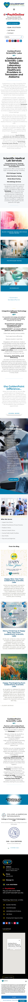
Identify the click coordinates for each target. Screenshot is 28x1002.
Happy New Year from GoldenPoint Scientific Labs (14, 580)
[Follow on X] (15, 41)
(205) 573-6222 (9, 876)
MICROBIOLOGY (14, 288)
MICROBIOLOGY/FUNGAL (13, 911)
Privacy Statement (16, 1000)
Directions (9, 977)
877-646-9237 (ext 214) (16, 19)
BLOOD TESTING (11, 904)
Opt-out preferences (7, 1000)
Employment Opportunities (14, 918)
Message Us (10, 880)
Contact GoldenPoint (14, 299)
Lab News (11, 30)
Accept (14, 997)
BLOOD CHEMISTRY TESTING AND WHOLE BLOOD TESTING (14, 232)
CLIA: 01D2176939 (11, 884)
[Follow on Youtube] (10, 41)
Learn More (14, 413)
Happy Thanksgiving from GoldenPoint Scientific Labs (14, 684)
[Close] (19, 940)
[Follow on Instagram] (18, 41)
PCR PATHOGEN (11, 908)
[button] (26, 981)
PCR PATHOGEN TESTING (14, 260)
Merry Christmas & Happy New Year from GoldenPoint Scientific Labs (14, 633)
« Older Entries (7, 705)
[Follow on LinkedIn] (21, 41)
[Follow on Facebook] (13, 41)
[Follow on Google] (7, 41)
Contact (10, 33)
